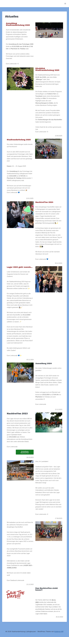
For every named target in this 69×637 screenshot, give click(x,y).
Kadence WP (59, 631)
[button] (25, 452)
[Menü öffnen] (65, 3)
